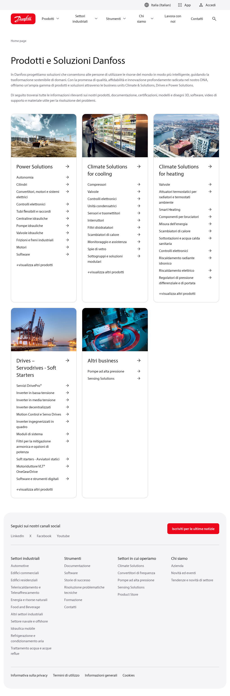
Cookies (129, 675)
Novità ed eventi (183, 573)
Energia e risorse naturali (29, 599)
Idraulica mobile (23, 628)
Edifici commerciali (25, 573)
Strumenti (72, 558)
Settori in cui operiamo (137, 558)
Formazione (73, 599)
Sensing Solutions (131, 587)
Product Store (128, 594)
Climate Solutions (131, 565)
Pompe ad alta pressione (136, 580)
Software (71, 573)
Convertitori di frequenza (136, 573)
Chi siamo (179, 558)
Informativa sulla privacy (29, 675)
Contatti (70, 607)
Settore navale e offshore (29, 621)
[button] (183, 5)
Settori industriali (25, 558)
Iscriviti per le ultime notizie (193, 528)
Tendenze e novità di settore (192, 580)
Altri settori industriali (27, 614)
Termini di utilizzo (66, 675)
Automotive (20, 565)
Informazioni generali (101, 675)
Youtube (63, 536)
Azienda (177, 565)
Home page (18, 41)
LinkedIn (17, 536)
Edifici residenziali (24, 580)
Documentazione (77, 565)
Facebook (44, 536)
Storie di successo (77, 580)
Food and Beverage (25, 607)
